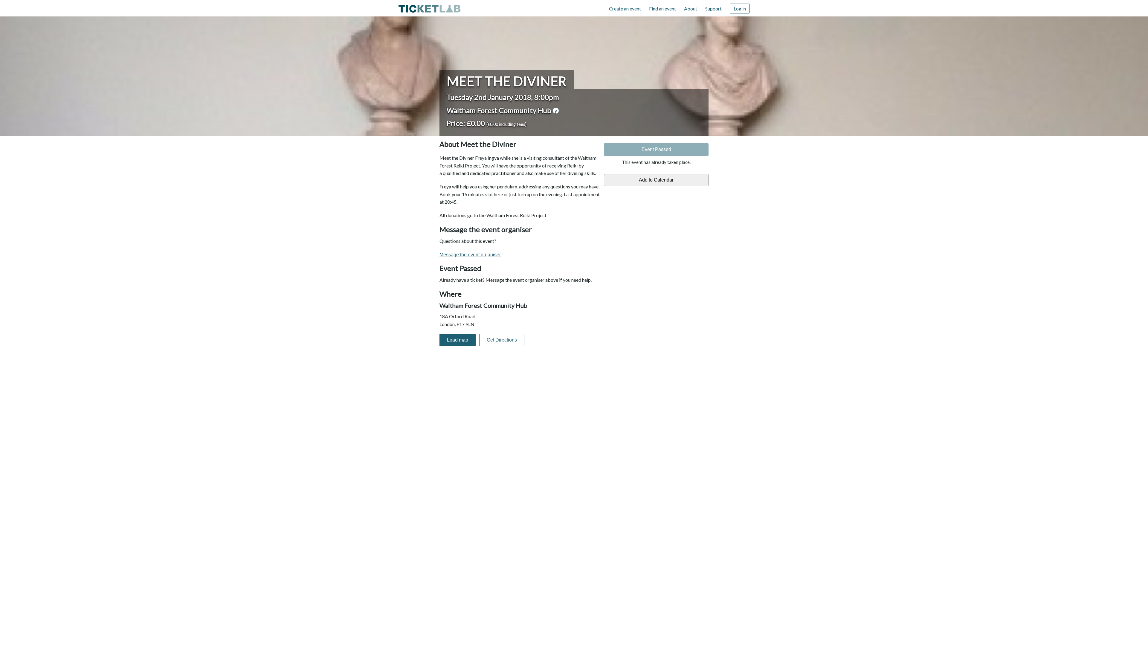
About (690, 8)
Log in (740, 8)
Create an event (625, 8)
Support (713, 8)
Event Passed (656, 149)
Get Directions (502, 339)
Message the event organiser (470, 254)
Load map (457, 339)
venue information (556, 111)
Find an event (662, 8)
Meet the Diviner (507, 81)
